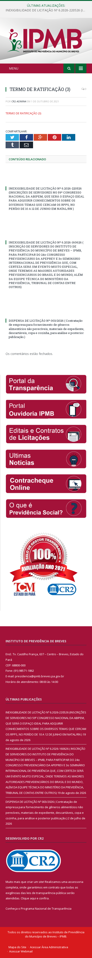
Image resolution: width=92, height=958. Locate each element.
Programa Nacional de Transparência (46, 908)
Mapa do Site (17, 947)
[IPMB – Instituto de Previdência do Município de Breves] (46, 41)
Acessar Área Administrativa (49, 947)
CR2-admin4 (18, 101)
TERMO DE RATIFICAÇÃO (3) (23, 113)
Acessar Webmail (21, 951)
